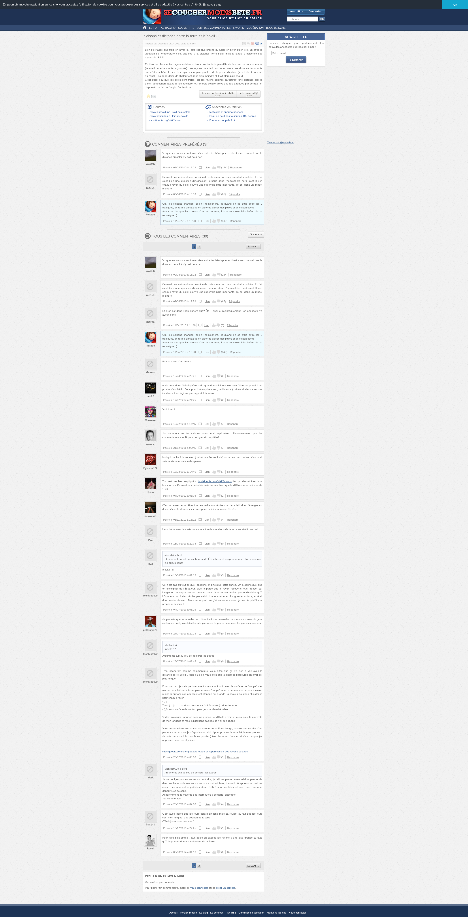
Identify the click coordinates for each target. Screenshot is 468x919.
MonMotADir (150, 595)
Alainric (150, 444)
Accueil (173, 912)
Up (214, 167)
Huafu (150, 492)
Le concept (216, 912)
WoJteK (150, 163)
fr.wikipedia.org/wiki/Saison (165, 120)
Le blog (203, 912)
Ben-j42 (150, 824)
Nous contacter (297, 912)
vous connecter (199, 887)
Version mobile (188, 912)
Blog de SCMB (276, 27)
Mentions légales (276, 912)
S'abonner (256, 234)
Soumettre (186, 27)
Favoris (238, 27)
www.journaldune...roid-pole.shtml (170, 111)
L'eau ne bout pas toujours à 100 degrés (232, 115)
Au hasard (168, 27)
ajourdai (150, 321)
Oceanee (150, 420)
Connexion (315, 11)
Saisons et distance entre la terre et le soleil (179, 36)
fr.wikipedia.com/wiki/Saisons (215, 481)
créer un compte (225, 887)
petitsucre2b (150, 629)
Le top (153, 27)
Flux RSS (230, 912)
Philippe (150, 214)
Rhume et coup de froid (222, 120)
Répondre (236, 167)
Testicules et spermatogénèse (226, 111)
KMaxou (150, 372)
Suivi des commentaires (214, 27)
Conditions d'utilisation (251, 912)
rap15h (150, 187)
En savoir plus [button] (212, 4)
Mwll (150, 563)
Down (218, 167)
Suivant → (253, 246)
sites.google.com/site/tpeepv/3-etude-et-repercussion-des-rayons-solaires (205, 751)
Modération (255, 27)
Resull (150, 848)
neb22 (150, 396)
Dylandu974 (150, 468)
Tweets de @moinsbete (280, 142)
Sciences (191, 43)
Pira (150, 539)
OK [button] (455, 4)
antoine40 (150, 516)
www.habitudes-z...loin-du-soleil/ (169, 115)
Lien (207, 167)
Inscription (296, 11)
